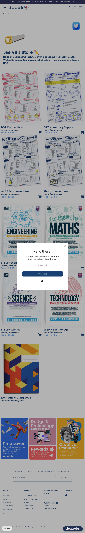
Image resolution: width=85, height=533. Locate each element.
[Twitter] (42, 281)
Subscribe (42, 274)
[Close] (65, 245)
